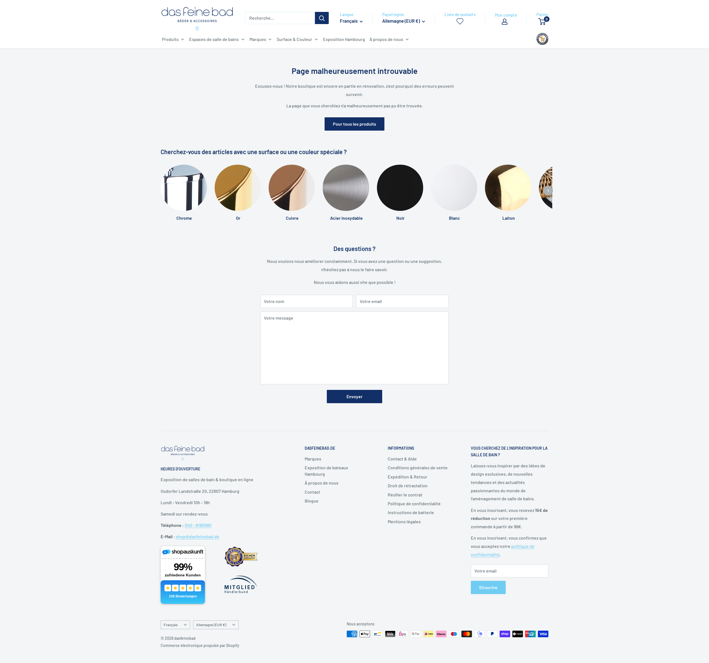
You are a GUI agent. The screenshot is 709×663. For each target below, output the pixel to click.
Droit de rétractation (408, 485)
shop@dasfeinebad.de (197, 536)
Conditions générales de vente (418, 467)
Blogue (311, 500)
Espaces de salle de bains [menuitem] (214, 39)
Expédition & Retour (407, 476)
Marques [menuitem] (258, 39)
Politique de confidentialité (414, 503)
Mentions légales (404, 521)
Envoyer (354, 396)
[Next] (548, 190)
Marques (313, 458)
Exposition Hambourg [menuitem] (344, 39)
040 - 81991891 (198, 525)
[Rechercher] (322, 18)
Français (171, 624)
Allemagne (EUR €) (211, 624)
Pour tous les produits (354, 123)
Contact (312, 491)
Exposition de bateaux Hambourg (326, 470)
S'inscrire (488, 587)
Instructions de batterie (411, 512)
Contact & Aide (402, 458)
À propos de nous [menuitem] (386, 39)
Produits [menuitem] (170, 39)
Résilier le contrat (405, 494)
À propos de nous (321, 482)
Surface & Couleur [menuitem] (294, 39)
